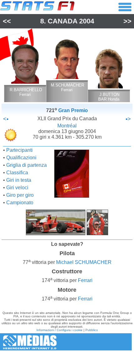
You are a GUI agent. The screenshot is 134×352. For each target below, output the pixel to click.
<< (7, 21)
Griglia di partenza (26, 165)
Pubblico (91, 330)
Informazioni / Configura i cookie (59, 330)
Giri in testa (18, 180)
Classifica (17, 172)
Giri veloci (17, 187)
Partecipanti (19, 150)
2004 (86, 21)
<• (5, 119)
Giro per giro (20, 195)
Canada (62, 21)
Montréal (67, 125)
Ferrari (85, 280)
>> (127, 21)
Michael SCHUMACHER (84, 262)
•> (128, 119)
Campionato (19, 202)
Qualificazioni (21, 157)
